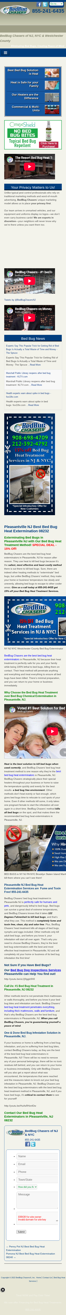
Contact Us (47, 1278)
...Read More (34, 364)
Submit (21, 1232)
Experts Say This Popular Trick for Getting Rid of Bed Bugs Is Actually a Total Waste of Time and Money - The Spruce (32, 349)
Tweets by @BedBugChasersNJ (20, 300)
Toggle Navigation (5, 53)
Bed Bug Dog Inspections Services (35, 970)
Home (38, 1278)
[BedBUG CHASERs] (15, 14)
